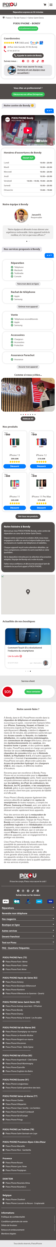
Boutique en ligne (11, 924)
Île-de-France (20, 17)
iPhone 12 (41, 455)
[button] (51, 4)
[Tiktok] (37, 61)
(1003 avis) (24, 42)
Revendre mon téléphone (14, 913)
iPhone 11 (15, 496)
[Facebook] (23, 61)
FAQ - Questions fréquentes (16, 947)
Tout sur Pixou (9, 942)
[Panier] (44, 4)
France (9, 17)
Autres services (9, 930)
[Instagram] (28, 61)
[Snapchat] (33, 61)
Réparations (8, 907)
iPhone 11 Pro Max (41, 496)
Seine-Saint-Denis (36, 17)
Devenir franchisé (11, 936)
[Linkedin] (42, 61)
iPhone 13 (15, 455)
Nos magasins (9, 919)
